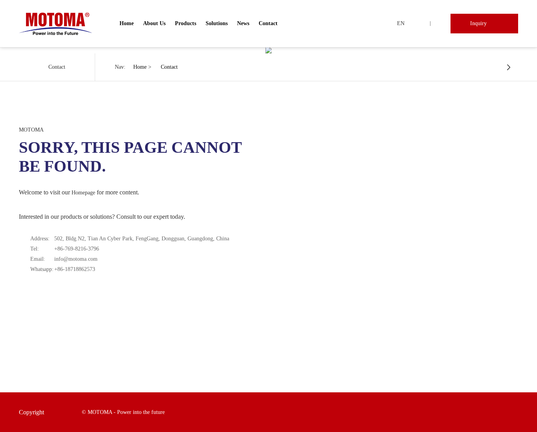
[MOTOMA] (55, 23)
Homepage (83, 193)
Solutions (217, 23)
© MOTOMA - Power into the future (123, 412)
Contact (268, 23)
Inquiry (478, 23)
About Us (154, 23)
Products (185, 23)
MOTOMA (31, 130)
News (243, 23)
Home (127, 23)
